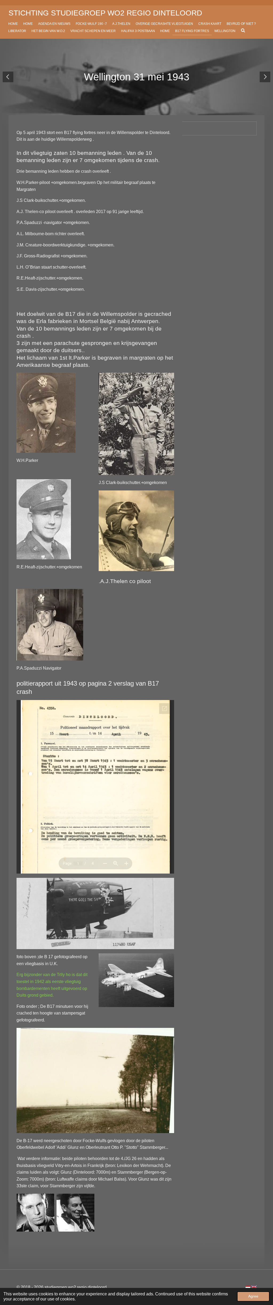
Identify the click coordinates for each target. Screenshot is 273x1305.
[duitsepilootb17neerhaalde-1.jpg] (35, 1213)
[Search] (243, 30)
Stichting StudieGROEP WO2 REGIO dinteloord (105, 13)
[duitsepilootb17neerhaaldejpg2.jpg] (75, 1213)
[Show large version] (95, 1080)
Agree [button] (253, 1296)
